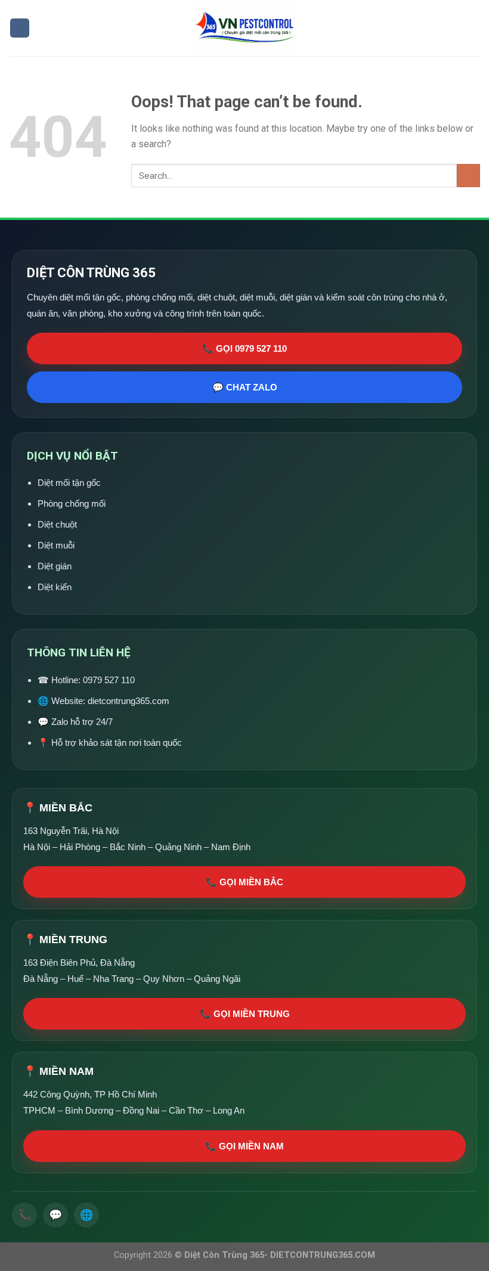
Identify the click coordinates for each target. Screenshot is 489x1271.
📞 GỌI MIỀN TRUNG (245, 1014)
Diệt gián (55, 566)
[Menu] (19, 28)
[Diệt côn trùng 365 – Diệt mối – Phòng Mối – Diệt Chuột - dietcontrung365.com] (245, 28)
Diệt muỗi (56, 545)
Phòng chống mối (72, 503)
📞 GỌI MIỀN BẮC (244, 882)
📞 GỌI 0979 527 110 (244, 348)
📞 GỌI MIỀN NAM (244, 1146)
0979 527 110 (109, 680)
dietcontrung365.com (128, 701)
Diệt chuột (57, 524)
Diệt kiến (55, 587)
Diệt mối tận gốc (69, 483)
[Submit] (468, 175)
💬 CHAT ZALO (244, 387)
